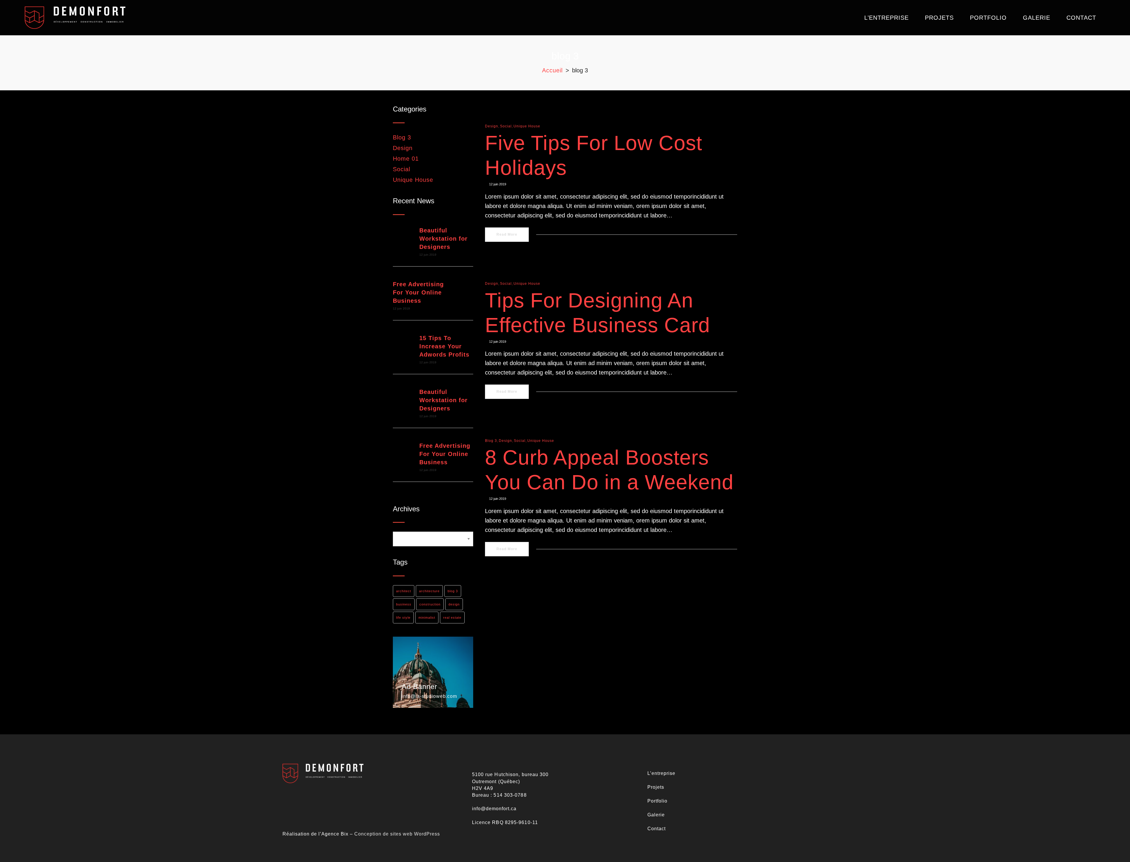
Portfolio (657, 800)
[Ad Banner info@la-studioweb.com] (433, 672)
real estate (452, 617)
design (454, 604)
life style (403, 617)
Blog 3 (402, 137)
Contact (656, 828)
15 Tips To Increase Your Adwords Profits (444, 346)
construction (430, 604)
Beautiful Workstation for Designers (443, 238)
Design (403, 148)
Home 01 (406, 158)
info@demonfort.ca (494, 808)
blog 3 (453, 591)
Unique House (413, 180)
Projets (655, 787)
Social (401, 169)
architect (403, 591)
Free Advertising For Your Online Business (418, 292)
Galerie (656, 814)
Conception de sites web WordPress (397, 833)
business (403, 604)
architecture (429, 591)
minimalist (426, 617)
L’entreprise (661, 773)
